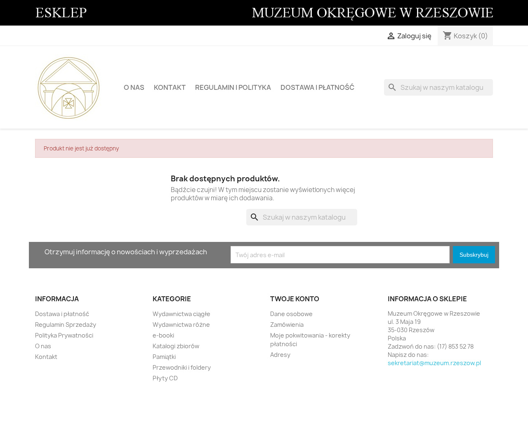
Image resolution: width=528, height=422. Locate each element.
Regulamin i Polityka (233, 87)
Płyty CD (165, 378)
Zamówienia (287, 324)
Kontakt (170, 87)
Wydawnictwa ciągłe (181, 314)
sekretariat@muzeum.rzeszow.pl (434, 363)
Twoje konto (294, 298)
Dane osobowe (291, 314)
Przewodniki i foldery (182, 367)
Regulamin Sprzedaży (65, 324)
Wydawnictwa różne (181, 324)
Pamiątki (164, 357)
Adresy (280, 355)
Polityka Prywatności (64, 335)
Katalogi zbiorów (176, 346)
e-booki (163, 335)
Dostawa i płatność (317, 87)
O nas (134, 87)
